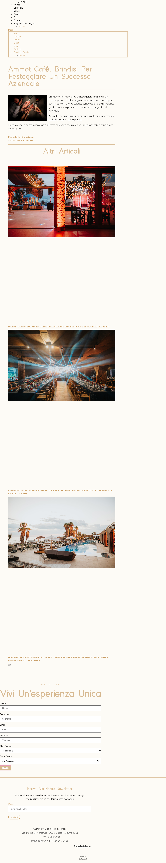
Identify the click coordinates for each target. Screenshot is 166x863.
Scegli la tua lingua (23, 23)
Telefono (4, 735)
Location (18, 8)
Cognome (4, 714)
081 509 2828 (61, 841)
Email (2, 725)
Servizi (16, 11)
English (22, 27)
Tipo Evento (5, 746)
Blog (15, 17)
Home (16, 5)
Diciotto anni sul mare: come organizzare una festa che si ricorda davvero (58, 326)
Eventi (16, 14)
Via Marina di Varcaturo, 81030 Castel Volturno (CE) (50, 833)
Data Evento (6, 756)
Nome (3, 703)
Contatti (17, 20)
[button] (68, 29)
